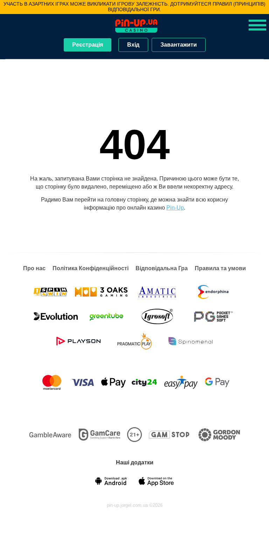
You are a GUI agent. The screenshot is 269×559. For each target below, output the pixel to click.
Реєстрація (87, 45)
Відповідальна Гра (162, 268)
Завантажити (178, 45)
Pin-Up (175, 208)
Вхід (133, 45)
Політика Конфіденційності (91, 268)
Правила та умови (220, 268)
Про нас (34, 268)
